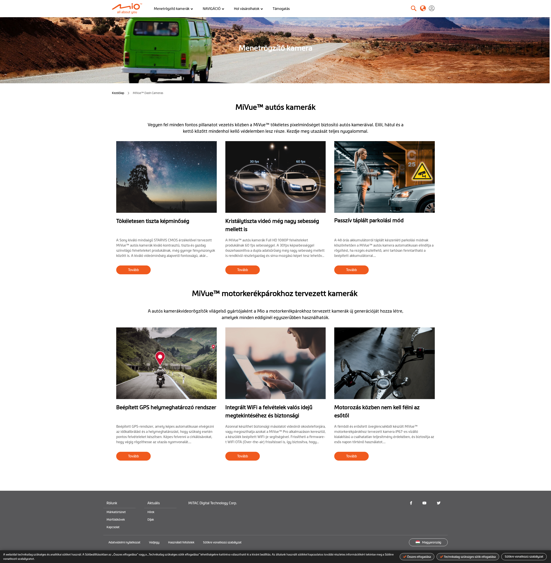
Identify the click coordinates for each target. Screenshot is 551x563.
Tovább (133, 270)
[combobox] (399, 8)
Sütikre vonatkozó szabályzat (524, 556)
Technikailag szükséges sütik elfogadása (470, 556)
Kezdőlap (118, 93)
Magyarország (431, 542)
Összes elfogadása (419, 556)
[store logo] (128, 8)
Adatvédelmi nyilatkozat (124, 542)
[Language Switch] (423, 8)
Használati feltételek (181, 542)
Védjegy (154, 542)
